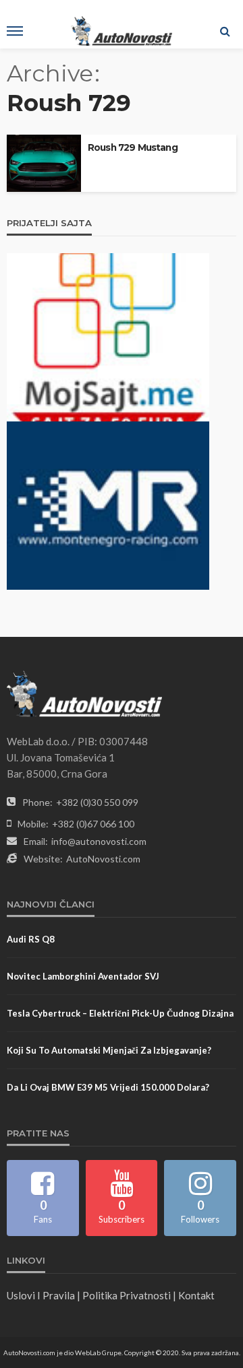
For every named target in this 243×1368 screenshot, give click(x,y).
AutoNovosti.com (103, 858)
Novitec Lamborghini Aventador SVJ (83, 976)
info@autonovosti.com (98, 841)
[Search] (224, 30)
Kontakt (196, 1295)
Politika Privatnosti (126, 1295)
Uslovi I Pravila (41, 1295)
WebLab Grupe (98, 1352)
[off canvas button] (15, 30)
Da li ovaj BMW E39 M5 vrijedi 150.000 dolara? (108, 1087)
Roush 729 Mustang (133, 147)
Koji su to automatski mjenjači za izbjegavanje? (109, 1050)
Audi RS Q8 (31, 939)
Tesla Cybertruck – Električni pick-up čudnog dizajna (120, 1013)
